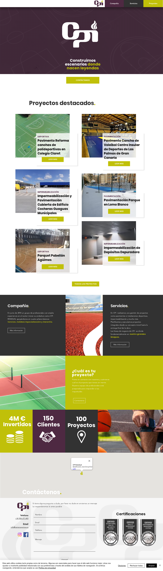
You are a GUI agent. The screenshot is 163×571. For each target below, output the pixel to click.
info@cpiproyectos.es (19, 527)
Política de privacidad (47, 568)
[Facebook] (25, 534)
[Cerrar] (159, 565)
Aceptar (151, 565)
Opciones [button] (122, 565)
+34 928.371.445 (21, 518)
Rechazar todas (136, 565)
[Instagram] (19, 534)
